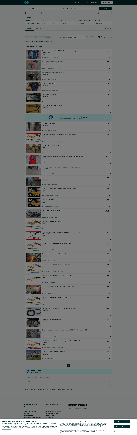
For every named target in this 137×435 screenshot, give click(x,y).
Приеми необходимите (122, 426)
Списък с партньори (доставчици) (68, 432)
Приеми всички (122, 421)
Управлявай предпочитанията (122, 431)
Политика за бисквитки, (46, 427)
